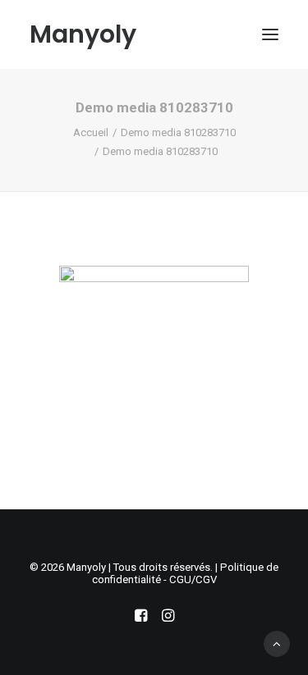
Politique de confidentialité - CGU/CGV (185, 573)
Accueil (90, 132)
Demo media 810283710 (178, 132)
